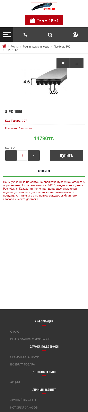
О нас (14, 331)
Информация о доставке (30, 339)
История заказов (24, 407)
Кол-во (10, 147)
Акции (15, 382)
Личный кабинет (23, 400)
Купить (66, 155)
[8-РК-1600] (44, 81)
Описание (44, 171)
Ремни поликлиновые (36, 46)
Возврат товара (22, 364)
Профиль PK (62, 46)
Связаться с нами (24, 357)
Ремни (14, 46)
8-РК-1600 (12, 50)
